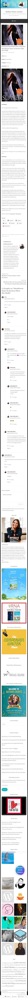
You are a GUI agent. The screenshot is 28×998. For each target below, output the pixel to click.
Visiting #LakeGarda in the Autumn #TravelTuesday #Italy (13, 772)
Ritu (5, 297)
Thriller (14, 980)
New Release (19, 974)
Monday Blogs (8, 974)
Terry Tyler (11, 981)
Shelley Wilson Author (14, 12)
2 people (9, 341)
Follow (4, 789)
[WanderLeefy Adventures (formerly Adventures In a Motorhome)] (8, 923)
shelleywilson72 (11, 52)
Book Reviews (11, 46)
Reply (5, 307)
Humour (5, 974)
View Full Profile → (6, 562)
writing (24, 983)
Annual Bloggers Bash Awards (7, 962)
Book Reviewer (17, 967)
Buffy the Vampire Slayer (15, 234)
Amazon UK (12, 213)
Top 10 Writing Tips (20, 981)
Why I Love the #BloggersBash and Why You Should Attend (14, 755)
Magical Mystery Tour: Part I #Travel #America (11, 752)
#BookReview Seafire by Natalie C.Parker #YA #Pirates (11, 275)
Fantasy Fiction (19, 969)
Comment (20, 504)
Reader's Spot (11, 976)
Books (17, 46)
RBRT (6, 976)
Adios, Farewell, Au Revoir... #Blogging (9, 748)
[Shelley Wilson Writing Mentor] (20, 857)
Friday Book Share (6, 972)
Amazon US (18, 213)
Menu (14, 21)
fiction (23, 970)
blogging (16, 964)
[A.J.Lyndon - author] (20, 909)
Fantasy (15, 970)
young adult (10, 986)
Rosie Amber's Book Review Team (20, 978)
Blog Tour (19, 964)
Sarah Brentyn (10, 349)
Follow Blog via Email (14, 777)
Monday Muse (13, 974)
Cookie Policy (23, 992)
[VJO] (8, 883)
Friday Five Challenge (15, 972)
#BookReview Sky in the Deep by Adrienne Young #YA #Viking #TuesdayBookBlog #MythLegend (14, 282)
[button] (11, 810)
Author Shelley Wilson (14, 658)
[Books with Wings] (20, 870)
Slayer (6, 236)
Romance (4, 978)
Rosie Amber (9, 978)
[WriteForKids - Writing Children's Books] (8, 896)
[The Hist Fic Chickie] (20, 896)
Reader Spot (17, 976)
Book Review (5, 46)
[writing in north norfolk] (8, 936)
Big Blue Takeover (7, 964)
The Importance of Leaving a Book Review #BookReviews (14, 740)
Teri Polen (7, 329)
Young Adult (22, 46)
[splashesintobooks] (8, 857)
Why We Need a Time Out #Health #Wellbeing (11, 736)
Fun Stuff (22, 971)
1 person (9, 304)
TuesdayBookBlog (19, 983)
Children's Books (7, 969)
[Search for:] (14, 724)
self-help (3, 980)
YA (8, 236)
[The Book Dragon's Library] (8, 949)
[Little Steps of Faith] (20, 949)
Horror (3, 974)
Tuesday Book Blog (8, 983)
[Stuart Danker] (20, 883)
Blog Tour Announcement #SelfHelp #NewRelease (12, 769)
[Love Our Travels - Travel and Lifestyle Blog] (20, 923)
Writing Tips (3, 986)
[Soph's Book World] (8, 909)
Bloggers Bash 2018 (12, 964)
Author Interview (20, 962)
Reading (21, 976)
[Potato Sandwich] (20, 936)
